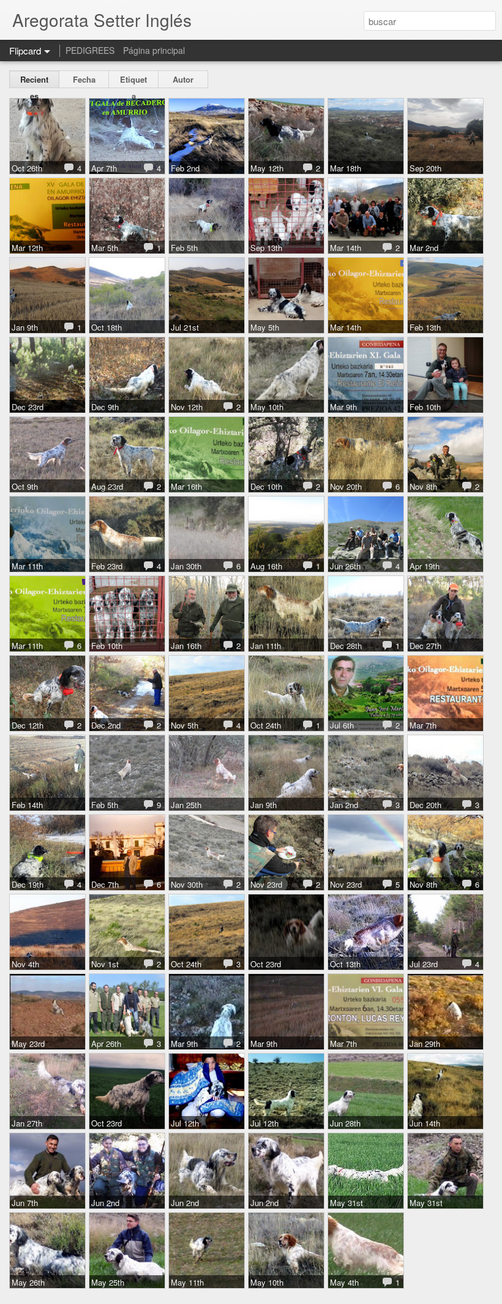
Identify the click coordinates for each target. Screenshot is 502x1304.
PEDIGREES (90, 50)
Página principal (154, 50)
